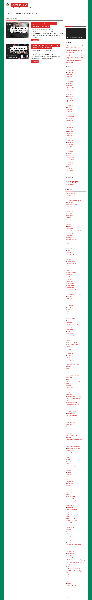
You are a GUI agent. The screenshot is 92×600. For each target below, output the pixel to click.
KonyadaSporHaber (48, 29)
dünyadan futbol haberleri (73, 290)
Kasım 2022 (70, 107)
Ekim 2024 (69, 74)
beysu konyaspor (71, 263)
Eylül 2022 (69, 111)
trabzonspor (70, 542)
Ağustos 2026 (70, 70)
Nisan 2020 (70, 164)
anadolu (69, 226)
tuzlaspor (69, 564)
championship (70, 283)
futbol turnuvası (71, 318)
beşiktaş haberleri (71, 261)
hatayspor (69, 349)
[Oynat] (67, 37)
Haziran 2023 (70, 92)
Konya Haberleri (70, 184)
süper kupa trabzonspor (73, 514)
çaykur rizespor (71, 281)
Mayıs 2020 (70, 162)
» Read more (35, 40)
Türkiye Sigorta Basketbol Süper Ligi (76, 560)
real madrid (69, 472)
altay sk (69, 222)
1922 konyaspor (71, 193)
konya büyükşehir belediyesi (74, 396)
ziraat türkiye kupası (72, 590)
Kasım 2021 (70, 133)
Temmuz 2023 (70, 90)
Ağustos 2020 (70, 155)
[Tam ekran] (83, 37)
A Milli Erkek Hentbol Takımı (74, 200)
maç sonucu (70, 431)
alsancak (69, 220)
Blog (37, 13)
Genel (8, 36)
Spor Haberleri (70, 492)
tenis (68, 531)
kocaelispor (70, 390)
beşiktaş (9, 26)
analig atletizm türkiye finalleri (74, 230)
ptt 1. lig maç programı (72, 466)
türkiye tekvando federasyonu (74, 562)
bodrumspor (70, 268)
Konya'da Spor (19, 4)
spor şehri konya (71, 496)
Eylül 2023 (69, 85)
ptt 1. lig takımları (71, 468)
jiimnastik (69, 377)
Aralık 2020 (70, 149)
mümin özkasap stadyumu (73, 446)
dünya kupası (70, 287)
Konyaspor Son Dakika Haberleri (24, 13)
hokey (68, 357)
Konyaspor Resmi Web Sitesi (73, 181)
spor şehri (69, 494)
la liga (68, 426)
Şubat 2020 (70, 168)
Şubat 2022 (70, 127)
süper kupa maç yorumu (73, 511)
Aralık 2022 (70, 105)
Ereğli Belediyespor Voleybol (74, 294)
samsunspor (70, 481)
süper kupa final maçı (72, 509)
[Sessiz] (81, 37)
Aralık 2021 (70, 131)
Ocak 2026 (70, 72)
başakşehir (9, 24)
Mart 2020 (69, 166)
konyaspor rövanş (71, 417)
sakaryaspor (70, 477)
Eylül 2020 (69, 153)
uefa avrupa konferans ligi (73, 568)
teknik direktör (70, 527)
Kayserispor (70, 387)
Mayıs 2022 (70, 120)
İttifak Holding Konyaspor (73, 375)
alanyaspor (70, 215)
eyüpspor (69, 300)
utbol (68, 581)
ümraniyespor (70, 579)
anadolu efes (70, 228)
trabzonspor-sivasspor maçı (74, 544)
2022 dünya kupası (71, 195)
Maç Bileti (69, 428)
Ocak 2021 (70, 146)
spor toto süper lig (72, 501)
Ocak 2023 (70, 103)
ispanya (69, 368)
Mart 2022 (69, 125)
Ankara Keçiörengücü (72, 233)
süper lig (69, 516)
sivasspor (69, 487)
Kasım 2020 (70, 151)
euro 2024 (69, 298)
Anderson (21, 596)
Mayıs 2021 (70, 140)
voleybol (69, 583)
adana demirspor (71, 206)
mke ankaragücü (71, 441)
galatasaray (70, 322)
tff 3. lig (69, 540)
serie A (69, 485)
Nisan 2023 (70, 96)
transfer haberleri (71, 549)
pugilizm (69, 470)
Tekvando (69, 529)
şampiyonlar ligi (71, 479)
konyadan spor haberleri (73, 404)
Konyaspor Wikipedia (71, 182)
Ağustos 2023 (70, 87)
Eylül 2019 (69, 173)
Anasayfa (10, 13)
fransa (68, 314)
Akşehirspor (70, 213)
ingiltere (69, 366)
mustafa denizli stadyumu (73, 448)
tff (67, 533)
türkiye (69, 555)
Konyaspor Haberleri (72, 415)
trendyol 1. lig (70, 551)
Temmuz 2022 (70, 116)
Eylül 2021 (69, 136)
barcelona (69, 248)
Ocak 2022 (70, 129)
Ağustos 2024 (70, 79)
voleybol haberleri (71, 585)
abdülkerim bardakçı (72, 204)
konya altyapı (70, 394)
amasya (69, 224)
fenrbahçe (69, 307)
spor (68, 490)
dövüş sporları (70, 285)
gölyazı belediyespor (72, 335)
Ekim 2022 (69, 109)
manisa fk (69, 433)
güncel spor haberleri (12, 57)
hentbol (69, 351)
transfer (69, 546)
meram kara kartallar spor (73, 435)
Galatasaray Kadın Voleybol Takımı (75, 324)
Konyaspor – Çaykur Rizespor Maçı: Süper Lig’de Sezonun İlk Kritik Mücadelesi (75, 47)
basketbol (69, 252)
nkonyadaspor (70, 450)
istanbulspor (70, 370)
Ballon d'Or (70, 244)
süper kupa (70, 507)
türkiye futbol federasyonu (73, 557)
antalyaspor (70, 235)
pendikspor (70, 455)
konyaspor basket (71, 409)
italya (68, 373)
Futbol (8, 31)
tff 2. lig (69, 538)
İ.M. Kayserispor (71, 360)
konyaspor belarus (71, 413)
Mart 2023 (69, 98)
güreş (68, 346)
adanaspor (69, 209)
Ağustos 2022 (70, 114)
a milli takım (70, 202)
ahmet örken (70, 211)
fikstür (69, 309)
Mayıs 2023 (70, 94)
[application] (76, 33)
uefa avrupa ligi (71, 574)
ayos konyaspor (71, 241)
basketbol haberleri (72, 255)
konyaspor (70, 407)
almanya (69, 217)
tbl (67, 525)
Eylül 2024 (69, 77)
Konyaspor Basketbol (72, 411)
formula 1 (69, 311)
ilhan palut (69, 362)
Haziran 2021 (70, 138)
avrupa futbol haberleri (72, 239)
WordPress (14, 596)
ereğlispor (69, 296)
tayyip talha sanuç (71, 522)
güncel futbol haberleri (12, 55)
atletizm (69, 237)
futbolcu (69, 320)
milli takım (69, 437)
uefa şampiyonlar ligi (72, 577)
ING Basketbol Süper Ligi (73, 364)
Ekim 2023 (69, 83)
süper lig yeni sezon (72, 520)
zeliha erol (69, 587)
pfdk (68, 457)
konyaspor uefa (71, 422)
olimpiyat (69, 452)
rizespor (69, 474)
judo (68, 379)
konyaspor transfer (72, 420)
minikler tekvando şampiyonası (75, 439)
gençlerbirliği (70, 329)
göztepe (69, 338)
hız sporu (69, 355)
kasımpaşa (69, 385)
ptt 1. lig (69, 463)
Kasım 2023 (70, 81)
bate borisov (70, 257)
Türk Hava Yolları (71, 553)
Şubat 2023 (70, 101)
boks (68, 270)
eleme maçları (70, 292)
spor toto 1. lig (71, 498)
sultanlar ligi (70, 503)
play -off (69, 459)
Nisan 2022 (70, 122)
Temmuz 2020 (70, 157)
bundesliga (70, 276)
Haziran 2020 (70, 160)
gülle (68, 340)
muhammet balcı (71, 444)
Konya (68, 392)
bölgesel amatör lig (72, 272)
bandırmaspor (70, 246)
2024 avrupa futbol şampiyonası (75, 198)
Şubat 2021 (70, 144)
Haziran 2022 (70, 118)
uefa (68, 566)
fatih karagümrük (71, 303)
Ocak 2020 (70, 170)
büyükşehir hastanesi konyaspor (75, 279)
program (69, 461)
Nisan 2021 (70, 142)
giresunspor (70, 333)
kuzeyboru (69, 424)
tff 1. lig (69, 536)
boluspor (69, 274)
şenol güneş (70, 483)
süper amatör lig (71, 505)
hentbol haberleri (71, 353)
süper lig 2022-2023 (72, 518)
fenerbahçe (70, 305)
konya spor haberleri (72, 402)
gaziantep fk (10, 33)
